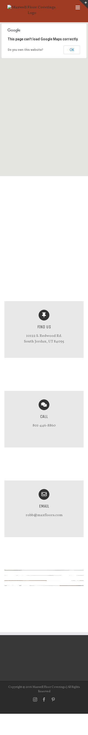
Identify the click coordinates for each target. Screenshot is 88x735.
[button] (44, 96)
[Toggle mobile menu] (78, 7)
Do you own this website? (25, 50)
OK (72, 50)
